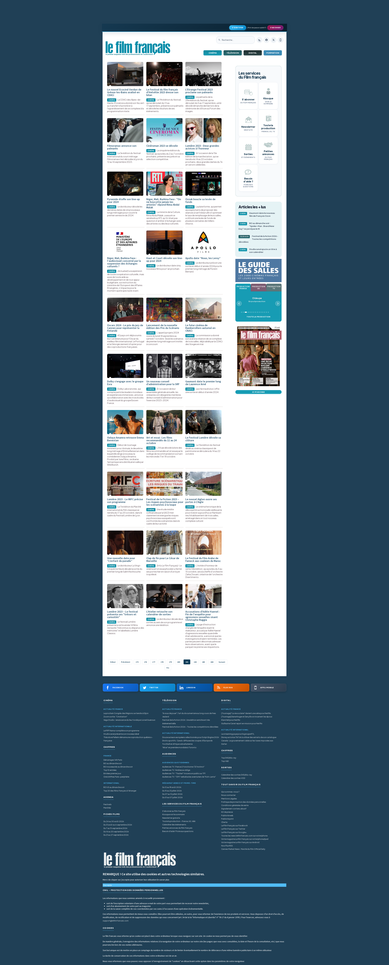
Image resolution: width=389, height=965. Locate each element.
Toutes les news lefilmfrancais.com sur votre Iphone (244, 836)
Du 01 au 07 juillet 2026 (172, 797)
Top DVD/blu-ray (228, 758)
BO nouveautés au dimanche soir (118, 767)
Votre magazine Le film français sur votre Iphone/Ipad (244, 839)
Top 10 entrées (110, 770)
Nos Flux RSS (227, 846)
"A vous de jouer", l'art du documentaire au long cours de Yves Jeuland (189, 715)
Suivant (222, 662)
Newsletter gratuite (171, 818)
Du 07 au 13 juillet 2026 (172, 794)
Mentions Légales (229, 799)
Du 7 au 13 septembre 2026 (115, 828)
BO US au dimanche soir (113, 787)
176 (145, 662)
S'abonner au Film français (174, 811)
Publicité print (227, 819)
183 (203, 662)
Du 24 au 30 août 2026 (113, 821)
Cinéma (213, 53)
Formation (272, 53)
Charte (224, 822)
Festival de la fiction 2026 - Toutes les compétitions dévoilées (258, 239)
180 (178, 662)
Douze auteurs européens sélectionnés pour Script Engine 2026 (190, 737)
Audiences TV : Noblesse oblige (176, 770)
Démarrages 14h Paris (112, 760)
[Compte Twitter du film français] (273, 40)
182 (195, 662)
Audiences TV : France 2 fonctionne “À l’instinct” (183, 767)
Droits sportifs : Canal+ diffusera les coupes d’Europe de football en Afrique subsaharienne (187, 742)
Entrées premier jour (112, 773)
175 (137, 662)
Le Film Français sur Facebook (234, 825)
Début (113, 662)
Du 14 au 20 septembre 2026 (116, 831)
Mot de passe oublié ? (257, 28)
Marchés (107, 808)
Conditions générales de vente (234, 805)
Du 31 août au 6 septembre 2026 (117, 825)
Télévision (233, 53)
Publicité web (227, 815)
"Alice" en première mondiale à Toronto (179, 747)
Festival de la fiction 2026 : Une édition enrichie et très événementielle (186, 721)
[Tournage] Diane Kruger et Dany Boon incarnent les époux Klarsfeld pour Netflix (246, 718)
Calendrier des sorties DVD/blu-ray (236, 775)
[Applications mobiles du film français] (280, 40)
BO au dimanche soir (112, 763)
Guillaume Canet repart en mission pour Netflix (241, 723)
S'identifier (237, 28)
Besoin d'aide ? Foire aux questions (177, 831)
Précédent (125, 662)
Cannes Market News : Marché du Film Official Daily (243, 849)
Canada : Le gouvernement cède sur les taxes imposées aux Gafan (247, 742)
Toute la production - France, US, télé (178, 821)
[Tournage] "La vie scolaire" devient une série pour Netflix (246, 713)
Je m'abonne (258, 392)
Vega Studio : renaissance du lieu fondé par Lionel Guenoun (129, 720)
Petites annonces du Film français (177, 828)
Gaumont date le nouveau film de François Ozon (257, 214)
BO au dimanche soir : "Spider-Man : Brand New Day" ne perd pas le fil (256, 226)
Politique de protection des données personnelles (243, 802)
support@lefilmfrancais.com (116, 921)
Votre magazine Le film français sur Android (240, 842)
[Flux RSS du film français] (259, 40)
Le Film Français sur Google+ (234, 832)
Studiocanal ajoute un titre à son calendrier (258, 250)
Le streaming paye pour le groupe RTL (237, 734)
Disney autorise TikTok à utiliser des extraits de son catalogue (248, 737)
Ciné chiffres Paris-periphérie (116, 777)
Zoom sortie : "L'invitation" (115, 717)
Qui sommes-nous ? (230, 792)
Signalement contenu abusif (233, 809)
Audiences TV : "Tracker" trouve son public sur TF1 (183, 773)
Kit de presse (227, 812)
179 (170, 662)
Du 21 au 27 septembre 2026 (116, 835)
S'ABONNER (275, 28)
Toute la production (258, 317)
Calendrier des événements (174, 824)
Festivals (107, 804)
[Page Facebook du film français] (266, 40)
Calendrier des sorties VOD (233, 778)
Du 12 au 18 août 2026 (171, 787)
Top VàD (225, 761)
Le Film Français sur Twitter (233, 829)
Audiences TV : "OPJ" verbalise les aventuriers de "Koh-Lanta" (189, 777)
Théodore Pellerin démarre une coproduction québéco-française (128, 739)
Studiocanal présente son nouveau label (121, 734)
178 (162, 662)
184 (211, 662)
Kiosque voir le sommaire (173, 814)
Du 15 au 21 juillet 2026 (172, 791)
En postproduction (257, 299)
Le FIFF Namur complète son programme (121, 730)
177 (153, 662)
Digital (253, 53)
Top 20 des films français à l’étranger (119, 791)
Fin (168, 668)
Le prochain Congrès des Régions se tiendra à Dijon (125, 713)
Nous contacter (228, 795)
